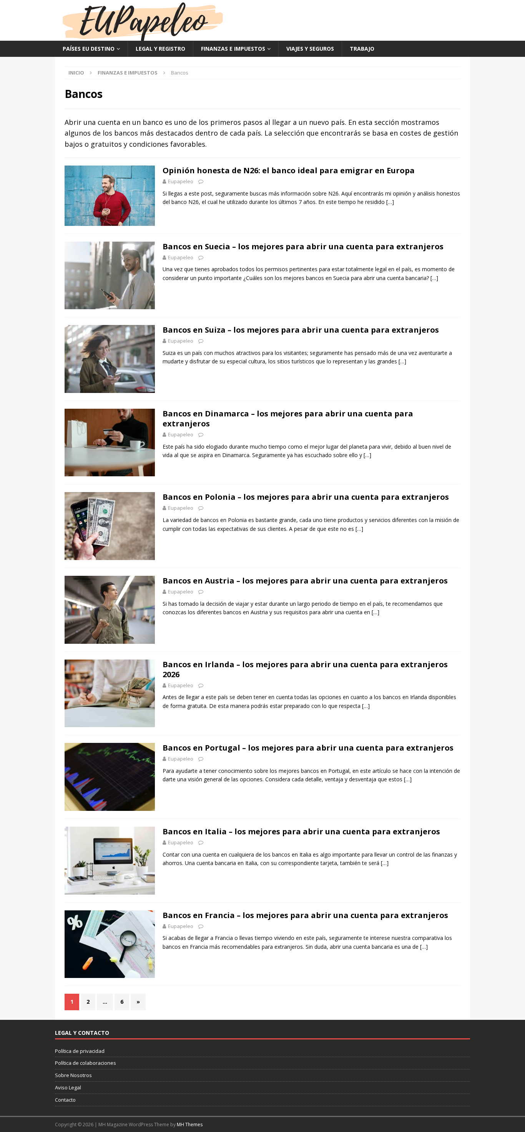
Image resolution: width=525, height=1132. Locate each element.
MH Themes (190, 1124)
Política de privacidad (80, 1050)
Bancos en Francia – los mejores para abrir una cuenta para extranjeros (305, 915)
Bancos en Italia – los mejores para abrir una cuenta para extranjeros (301, 831)
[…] (390, 202)
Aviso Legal (68, 1087)
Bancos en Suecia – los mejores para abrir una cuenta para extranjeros (303, 246)
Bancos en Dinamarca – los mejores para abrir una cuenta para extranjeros (288, 418)
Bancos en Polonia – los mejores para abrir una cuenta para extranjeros (306, 497)
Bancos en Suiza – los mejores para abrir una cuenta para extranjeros (301, 330)
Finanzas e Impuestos (233, 48)
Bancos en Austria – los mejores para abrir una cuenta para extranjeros (305, 580)
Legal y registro (160, 48)
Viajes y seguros (310, 48)
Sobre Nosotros (73, 1075)
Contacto (65, 1099)
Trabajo (362, 48)
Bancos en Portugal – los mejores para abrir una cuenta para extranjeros (308, 748)
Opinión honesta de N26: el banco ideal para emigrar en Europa (289, 170)
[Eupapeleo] (142, 36)
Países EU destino (89, 48)
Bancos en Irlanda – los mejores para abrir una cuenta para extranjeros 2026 (305, 669)
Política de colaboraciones (85, 1062)
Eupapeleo (180, 181)
